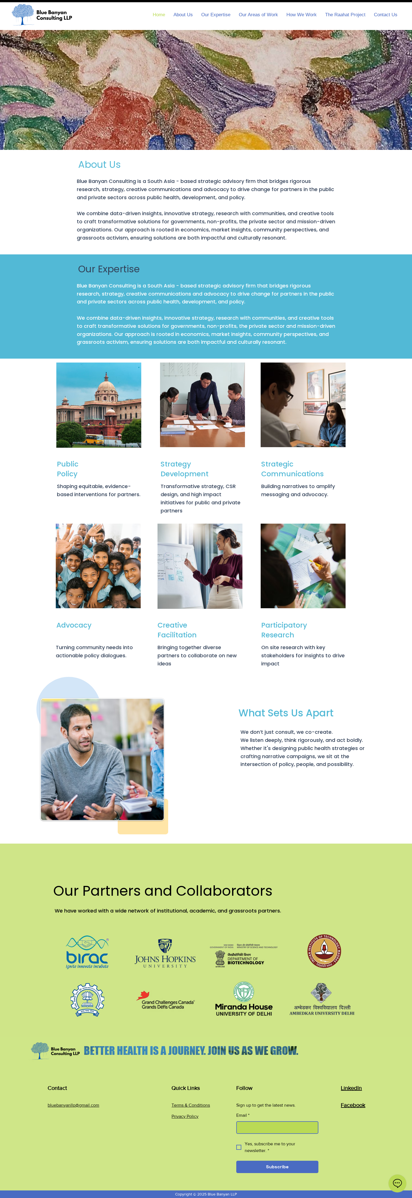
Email (242, 1115)
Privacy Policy (185, 1116)
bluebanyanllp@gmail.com (73, 1105)
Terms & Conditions (191, 1105)
